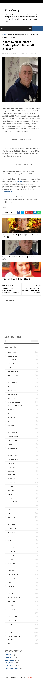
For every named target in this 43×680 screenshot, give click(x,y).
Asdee (10, 367)
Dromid (11, 490)
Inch (9, 536)
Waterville (12, 643)
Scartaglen (12, 617)
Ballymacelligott (15, 406)
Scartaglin (12, 621)
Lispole (11, 582)
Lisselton (11, 586)
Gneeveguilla (13, 528)
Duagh (10, 494)
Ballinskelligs (13, 371)
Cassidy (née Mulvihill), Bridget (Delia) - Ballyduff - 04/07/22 (20, 236)
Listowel (11, 590)
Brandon (11, 425)
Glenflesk (12, 525)
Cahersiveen (13, 436)
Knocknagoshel (14, 574)
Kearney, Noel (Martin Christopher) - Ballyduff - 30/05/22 (19, 258)
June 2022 (9, 660)
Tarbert (11, 628)
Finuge (10, 509)
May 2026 (9, 655)
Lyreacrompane (14, 598)
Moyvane (11, 605)
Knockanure (13, 571)
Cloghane (12, 467)
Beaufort (12, 417)
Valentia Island (14, 636)
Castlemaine (13, 459)
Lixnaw (10, 594)
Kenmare (11, 544)
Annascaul (12, 360)
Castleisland (13, 456)
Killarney (11, 555)
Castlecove (12, 448)
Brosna (11, 429)
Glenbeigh (12, 517)
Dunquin (11, 498)
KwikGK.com (15, 677)
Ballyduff (11, 35)
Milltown (11, 601)
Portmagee (12, 609)
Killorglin (12, 559)
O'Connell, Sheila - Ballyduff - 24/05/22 (16, 279)
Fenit (10, 505)
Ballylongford (14, 402)
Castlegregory (14, 452)
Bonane (11, 421)
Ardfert (11, 364)
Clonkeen (12, 471)
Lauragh (11, 578)
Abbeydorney (13, 352)
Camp (10, 444)
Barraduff (12, 410)
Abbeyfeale (12, 356)
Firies (10, 513)
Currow (11, 482)
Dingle (10, 486)
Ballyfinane (12, 394)
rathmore (12, 613)
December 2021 (12, 668)
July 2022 (9, 657)
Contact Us (8, 192)
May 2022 (9, 663)
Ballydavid (12, 379)
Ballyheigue (12, 398)
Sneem (10, 624)
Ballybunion (13, 375)
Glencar (11, 521)
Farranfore (13, 502)
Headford (12, 532)
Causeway (12, 463)
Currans (11, 479)
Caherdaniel (13, 433)
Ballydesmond (14, 383)
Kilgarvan (12, 551)
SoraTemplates (32, 677)
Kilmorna (11, 563)
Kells (10, 540)
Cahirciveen (12, 440)
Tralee (10, 632)
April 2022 (9, 666)
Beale (10, 413)
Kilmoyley (12, 567)
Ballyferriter (13, 390)
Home (4, 35)
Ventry (10, 640)
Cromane (11, 475)
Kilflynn (11, 548)
